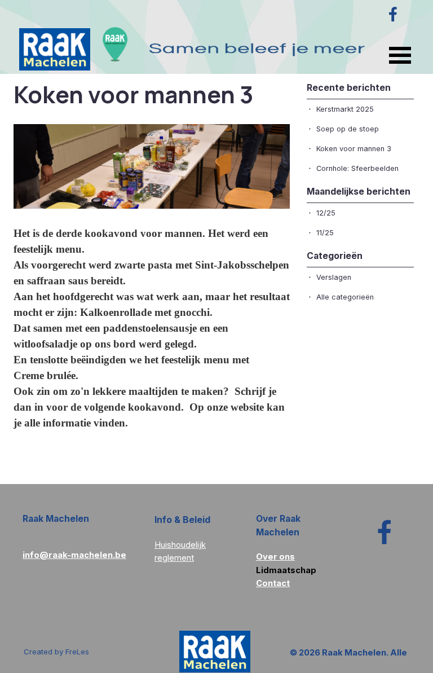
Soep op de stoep (347, 129)
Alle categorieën (345, 297)
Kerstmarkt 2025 (345, 109)
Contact (273, 583)
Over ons (275, 557)
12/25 (325, 213)
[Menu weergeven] (400, 55)
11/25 (325, 232)
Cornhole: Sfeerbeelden (357, 168)
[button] (74, 554)
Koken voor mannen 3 (353, 148)
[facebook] (393, 14)
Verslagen (333, 277)
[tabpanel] (196, 544)
